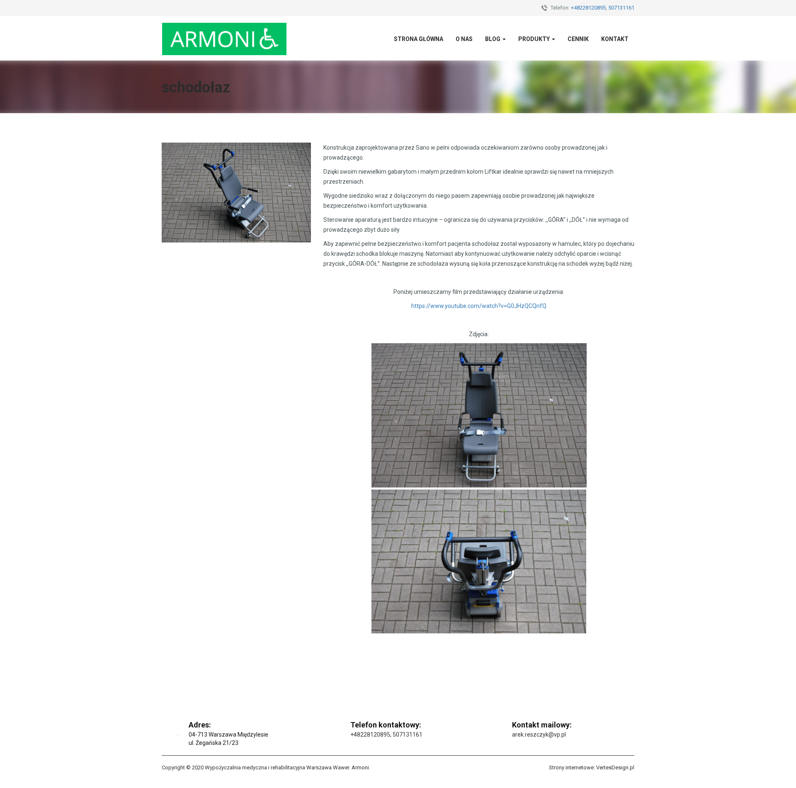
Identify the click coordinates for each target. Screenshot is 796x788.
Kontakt (615, 39)
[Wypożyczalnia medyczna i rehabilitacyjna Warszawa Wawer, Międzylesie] (224, 38)
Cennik (578, 39)
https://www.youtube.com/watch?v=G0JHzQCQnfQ (478, 306)
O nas (464, 39)
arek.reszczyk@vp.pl (539, 734)
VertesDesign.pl (615, 767)
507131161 (621, 8)
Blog (493, 39)
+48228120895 (588, 8)
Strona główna (418, 39)
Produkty (534, 39)
